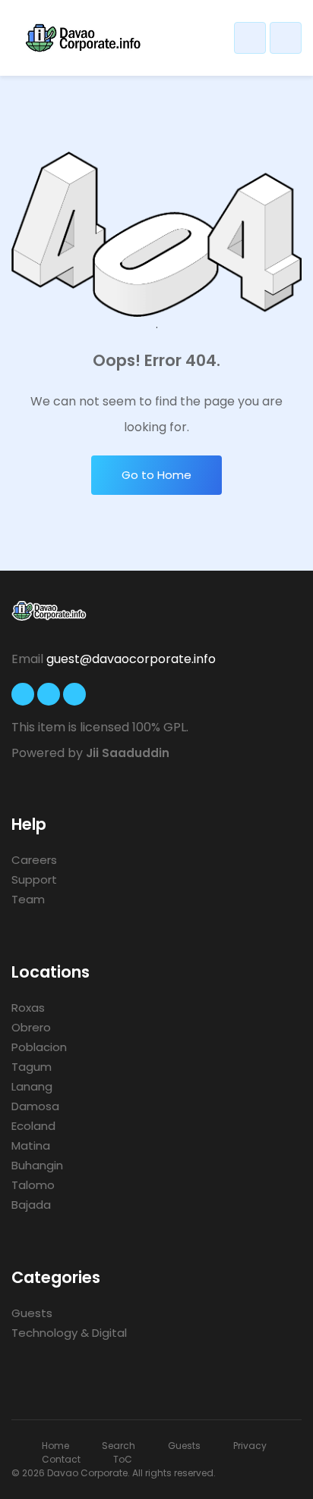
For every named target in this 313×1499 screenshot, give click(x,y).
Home (55, 1445)
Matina (30, 1145)
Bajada (31, 1205)
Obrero (31, 1027)
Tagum (31, 1067)
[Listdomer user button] (250, 38)
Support (34, 879)
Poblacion (39, 1047)
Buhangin (37, 1165)
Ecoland (33, 1126)
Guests (31, 1313)
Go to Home (156, 475)
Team (28, 899)
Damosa (35, 1106)
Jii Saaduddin (127, 753)
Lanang (31, 1086)
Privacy (250, 1445)
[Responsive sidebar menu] (286, 38)
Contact (61, 1459)
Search (118, 1445)
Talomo (33, 1185)
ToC (122, 1459)
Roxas (28, 1008)
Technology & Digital (69, 1333)
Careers (34, 860)
